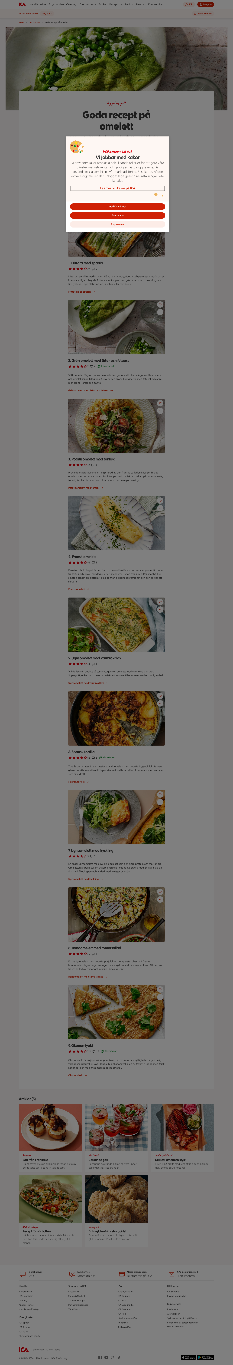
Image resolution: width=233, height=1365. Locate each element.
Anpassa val (117, 224)
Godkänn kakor (117, 206)
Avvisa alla (118, 215)
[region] (117, 184)
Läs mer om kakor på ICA (117, 188)
